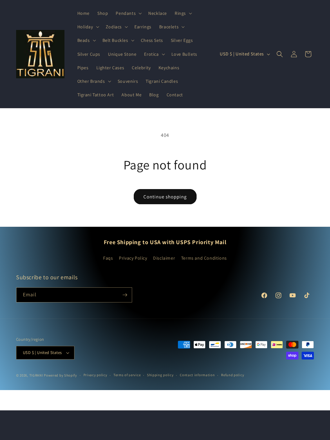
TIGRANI (36, 375)
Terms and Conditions (204, 258)
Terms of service (127, 375)
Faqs (108, 258)
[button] (128, 13)
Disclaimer (164, 258)
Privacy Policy (133, 258)
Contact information (197, 375)
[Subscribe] (125, 294)
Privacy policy (95, 375)
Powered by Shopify (60, 375)
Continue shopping (165, 197)
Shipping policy (160, 375)
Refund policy (232, 375)
